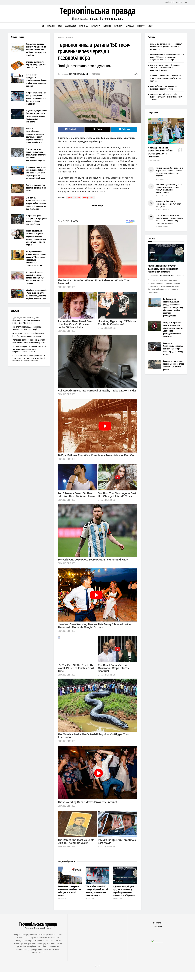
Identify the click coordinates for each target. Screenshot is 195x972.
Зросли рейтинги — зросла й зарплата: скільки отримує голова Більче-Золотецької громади (36, 278)
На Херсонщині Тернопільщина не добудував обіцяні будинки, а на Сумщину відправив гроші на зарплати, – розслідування (173, 307)
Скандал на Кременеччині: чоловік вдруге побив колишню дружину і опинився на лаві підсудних (36, 203)
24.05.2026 (90, 899)
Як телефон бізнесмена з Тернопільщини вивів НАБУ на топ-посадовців (169, 204)
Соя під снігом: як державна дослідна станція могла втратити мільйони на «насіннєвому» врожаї (36, 155)
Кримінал (118, 26)
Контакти (157, 923)
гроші (70, 198)
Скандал (130, 26)
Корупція (107, 26)
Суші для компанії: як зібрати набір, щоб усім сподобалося (36, 65)
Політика (83, 26)
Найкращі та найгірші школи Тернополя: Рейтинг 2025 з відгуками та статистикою (160, 152)
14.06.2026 (63, 899)
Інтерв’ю (140, 26)
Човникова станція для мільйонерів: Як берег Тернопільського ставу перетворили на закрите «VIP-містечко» (36, 172)
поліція (77, 198)
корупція (119, 881)
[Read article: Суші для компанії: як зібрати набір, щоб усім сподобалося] (17, 65)
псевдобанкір (88, 198)
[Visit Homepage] (97, 13)
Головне (63, 881)
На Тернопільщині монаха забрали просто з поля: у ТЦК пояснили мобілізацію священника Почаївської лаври (167, 57)
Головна (61, 37)
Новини (51, 26)
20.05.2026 (118, 899)
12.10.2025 (96, 74)
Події (59, 26)
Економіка (95, 26)
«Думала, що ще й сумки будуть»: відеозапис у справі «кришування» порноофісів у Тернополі (36, 116)
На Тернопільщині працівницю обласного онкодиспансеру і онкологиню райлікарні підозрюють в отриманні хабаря (28, 358)
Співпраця (157, 926)
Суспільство (70, 26)
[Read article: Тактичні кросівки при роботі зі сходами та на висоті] (17, 188)
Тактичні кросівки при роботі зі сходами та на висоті (36, 188)
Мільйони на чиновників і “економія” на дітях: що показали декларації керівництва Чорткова (166, 78)
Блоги (150, 26)
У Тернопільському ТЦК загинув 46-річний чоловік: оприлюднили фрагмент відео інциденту (36, 98)
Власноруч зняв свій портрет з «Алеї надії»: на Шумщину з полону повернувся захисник (166, 97)
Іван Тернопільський (78, 74)
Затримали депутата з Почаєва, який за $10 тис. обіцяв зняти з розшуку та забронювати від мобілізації (29, 349)
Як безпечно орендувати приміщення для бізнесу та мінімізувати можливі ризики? (36, 80)
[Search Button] (186, 2)
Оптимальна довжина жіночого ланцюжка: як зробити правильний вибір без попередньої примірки (36, 49)
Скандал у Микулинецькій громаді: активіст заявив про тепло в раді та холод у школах (173, 349)
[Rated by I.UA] (157, 942)
